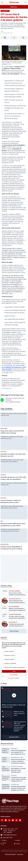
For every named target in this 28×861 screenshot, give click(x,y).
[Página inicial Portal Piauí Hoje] (14, 2)
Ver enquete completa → (14, 678)
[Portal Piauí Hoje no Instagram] (5, 820)
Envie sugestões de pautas (13, 402)
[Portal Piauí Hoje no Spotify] (20, 820)
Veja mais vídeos (14, 737)
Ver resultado (14, 674)
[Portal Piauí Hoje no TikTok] (16, 820)
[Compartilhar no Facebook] (5, 37)
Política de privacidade (10, 854)
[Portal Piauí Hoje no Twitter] (9, 820)
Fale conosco (20, 854)
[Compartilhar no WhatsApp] (14, 37)
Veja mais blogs (14, 631)
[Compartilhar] (23, 37)
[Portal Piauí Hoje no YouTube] (12, 820)
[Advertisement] (14, 568)
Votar (14, 671)
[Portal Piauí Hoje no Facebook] (2, 820)
